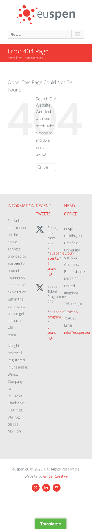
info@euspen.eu (77, 332)
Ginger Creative (55, 476)
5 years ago (52, 268)
